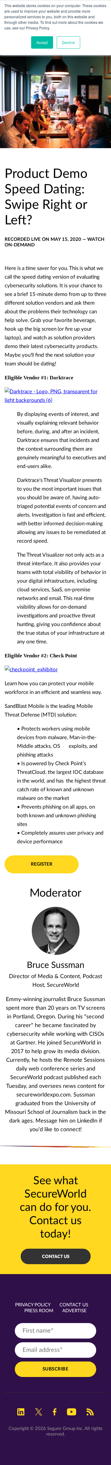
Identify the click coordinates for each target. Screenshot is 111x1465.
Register (41, 864)
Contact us (55, 1256)
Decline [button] (68, 42)
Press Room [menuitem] (38, 1310)
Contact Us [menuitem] (74, 1305)
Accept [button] (42, 42)
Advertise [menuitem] (74, 1310)
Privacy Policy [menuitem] (33, 1305)
